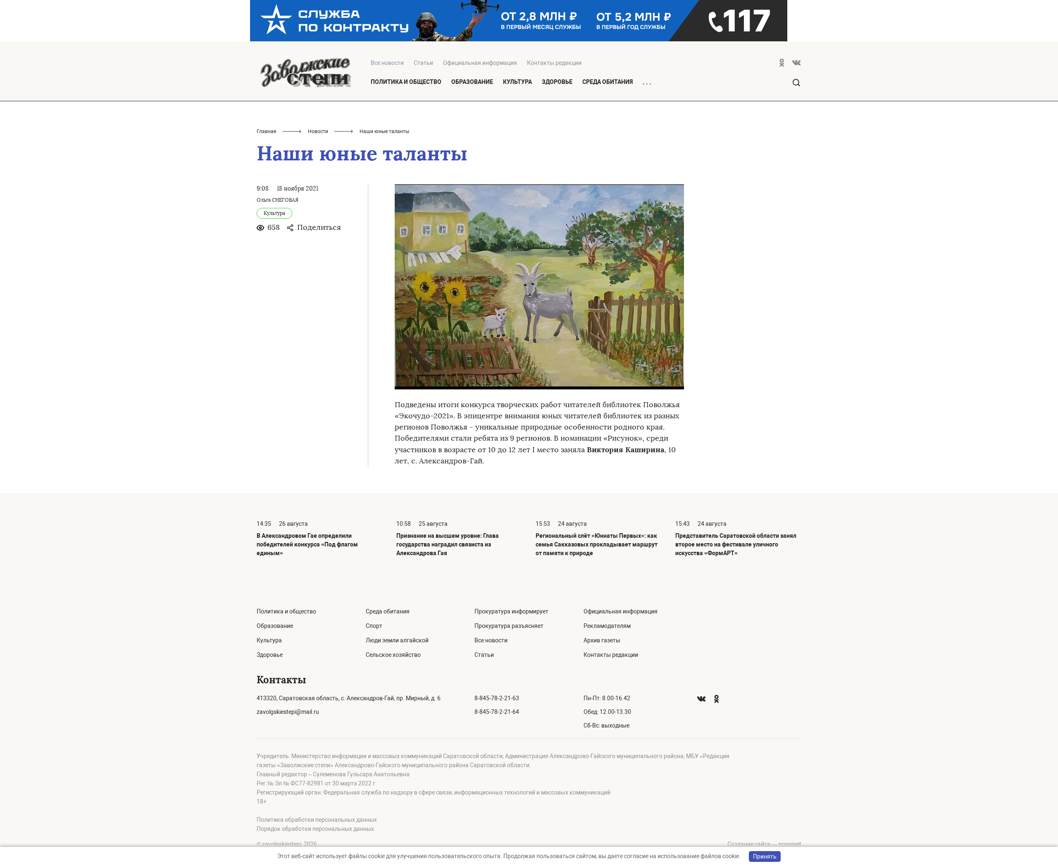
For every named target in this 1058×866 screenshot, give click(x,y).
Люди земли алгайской (397, 640)
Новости (318, 131)
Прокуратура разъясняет (508, 626)
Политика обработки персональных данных (317, 819)
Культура (517, 82)
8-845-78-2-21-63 (496, 698)
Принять (765, 856)
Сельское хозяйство (393, 654)
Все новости (491, 640)
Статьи (423, 63)
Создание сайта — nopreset (764, 844)
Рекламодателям (607, 626)
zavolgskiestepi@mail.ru (288, 712)
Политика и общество (406, 82)
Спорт (374, 626)
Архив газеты (602, 640)
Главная (266, 131)
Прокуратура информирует (511, 611)
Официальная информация (480, 63)
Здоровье (557, 82)
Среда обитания (607, 82)
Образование (472, 82)
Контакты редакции (554, 63)
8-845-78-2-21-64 (496, 712)
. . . (647, 82)
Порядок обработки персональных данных (315, 828)
